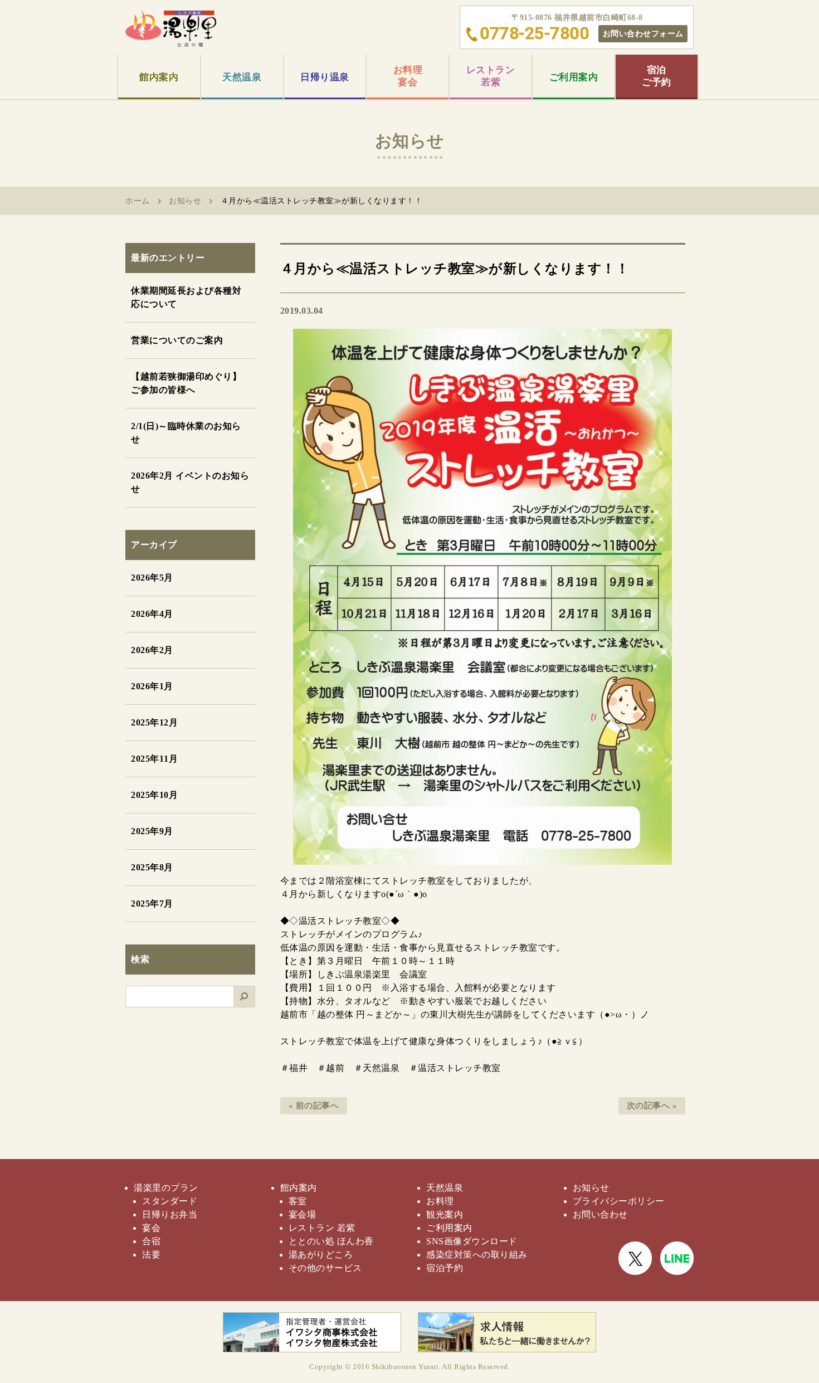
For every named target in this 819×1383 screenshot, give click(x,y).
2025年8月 (152, 867)
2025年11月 (154, 758)
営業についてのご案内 (177, 340)
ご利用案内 (573, 77)
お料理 (440, 1201)
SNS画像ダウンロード (472, 1241)
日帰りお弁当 (169, 1214)
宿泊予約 (444, 1268)
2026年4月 (152, 614)
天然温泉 (241, 77)
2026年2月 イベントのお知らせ (190, 482)
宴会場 (302, 1214)
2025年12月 (154, 722)
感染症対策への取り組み (477, 1254)
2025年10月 (154, 795)
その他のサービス (325, 1268)
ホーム (137, 201)
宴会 (151, 1228)
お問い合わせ (600, 1214)
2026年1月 (152, 686)
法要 (151, 1254)
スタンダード (169, 1201)
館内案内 (158, 77)
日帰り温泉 (324, 77)
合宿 (151, 1241)
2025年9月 (152, 831)
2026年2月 (152, 650)
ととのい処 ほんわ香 (331, 1241)
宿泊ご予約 (656, 76)
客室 (298, 1201)
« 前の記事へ (314, 1105)
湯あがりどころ (321, 1254)
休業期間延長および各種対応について (186, 297)
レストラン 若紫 (322, 1228)
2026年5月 (152, 577)
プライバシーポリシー (619, 1201)
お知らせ (185, 201)
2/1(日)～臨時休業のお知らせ (186, 432)
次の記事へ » (652, 1105)
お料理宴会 (408, 76)
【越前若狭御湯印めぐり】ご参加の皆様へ (186, 383)
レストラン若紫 (490, 76)
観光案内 (444, 1214)
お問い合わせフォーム (643, 33)
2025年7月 (152, 903)
